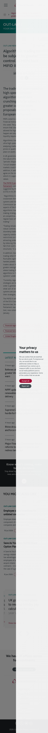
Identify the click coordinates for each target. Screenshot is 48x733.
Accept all (25, 381)
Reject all (25, 386)
